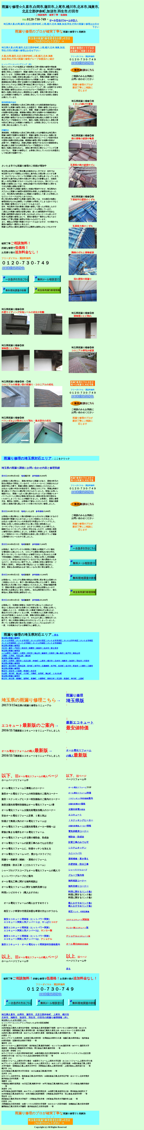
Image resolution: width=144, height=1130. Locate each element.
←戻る (55, 635)
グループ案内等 (76, 875)
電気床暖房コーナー (78, 831)
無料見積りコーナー (78, 886)
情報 (79, 826)
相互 (78, 911)
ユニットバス (75, 853)
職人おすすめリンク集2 (80, 906)
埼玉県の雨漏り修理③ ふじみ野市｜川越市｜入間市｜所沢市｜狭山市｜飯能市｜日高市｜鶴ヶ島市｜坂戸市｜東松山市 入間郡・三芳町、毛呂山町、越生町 (41, 653)
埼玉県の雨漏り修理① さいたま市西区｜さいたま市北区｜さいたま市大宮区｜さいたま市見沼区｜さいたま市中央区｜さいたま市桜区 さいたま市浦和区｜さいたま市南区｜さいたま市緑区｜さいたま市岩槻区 (47, 640)
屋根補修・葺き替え (78, 858)
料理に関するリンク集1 (80, 891)
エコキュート (75, 815)
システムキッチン (77, 848)
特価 (79, 793)
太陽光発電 (76, 809)
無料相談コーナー (77, 880)
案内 (80, 798)
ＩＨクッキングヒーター (80, 820)
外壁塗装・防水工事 (78, 864)
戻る (68, 969)
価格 (76, 804)
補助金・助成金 (76, 837)
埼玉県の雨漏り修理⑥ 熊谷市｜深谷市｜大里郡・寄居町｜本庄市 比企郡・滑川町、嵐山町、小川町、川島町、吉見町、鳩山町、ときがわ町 (32, 671)
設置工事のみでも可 (78, 842)
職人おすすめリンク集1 (80, 903)
